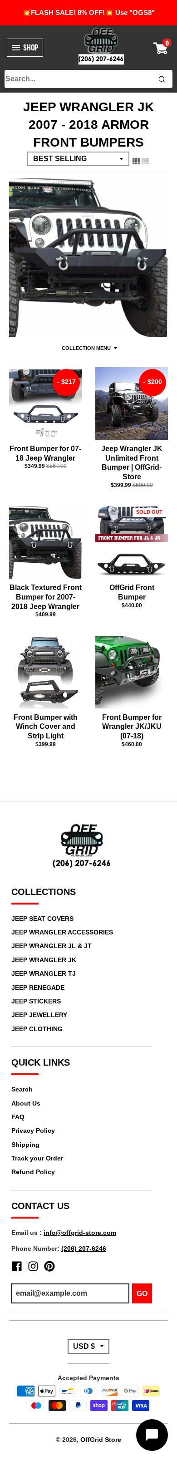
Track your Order (37, 1158)
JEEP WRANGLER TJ (43, 973)
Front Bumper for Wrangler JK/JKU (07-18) (132, 726)
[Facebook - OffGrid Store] (16, 1266)
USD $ (84, 1346)
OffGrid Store (100, 1439)
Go (142, 1294)
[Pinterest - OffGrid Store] (49, 1266)
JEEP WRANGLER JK (43, 960)
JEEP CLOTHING (37, 1028)
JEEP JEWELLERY (39, 1014)
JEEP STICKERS (36, 1001)
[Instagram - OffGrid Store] (33, 1266)
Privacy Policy (33, 1130)
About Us (25, 1103)
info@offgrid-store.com (80, 1232)
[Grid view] (136, 159)
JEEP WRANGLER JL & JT (51, 945)
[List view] (145, 159)
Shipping (25, 1144)
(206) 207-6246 (83, 1248)
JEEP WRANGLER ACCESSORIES (62, 932)
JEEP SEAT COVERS (42, 918)
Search (22, 1089)
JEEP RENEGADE (37, 987)
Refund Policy (33, 1171)
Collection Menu (86, 348)
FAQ (18, 1117)
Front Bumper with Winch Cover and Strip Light (46, 726)
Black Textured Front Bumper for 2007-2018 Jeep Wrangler (46, 597)
